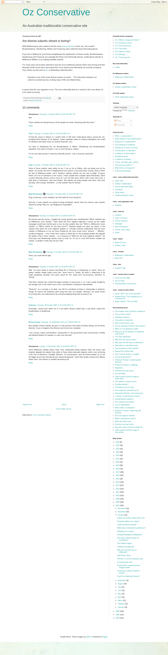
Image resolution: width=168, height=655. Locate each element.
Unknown (32, 305)
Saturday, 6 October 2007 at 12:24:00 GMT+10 (64, 252)
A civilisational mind (124, 562)
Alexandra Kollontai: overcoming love (129, 393)
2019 (118, 465)
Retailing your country (125, 531)
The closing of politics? (124, 165)
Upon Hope (119, 181)
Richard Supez (35, 322)
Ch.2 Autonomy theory (123, 43)
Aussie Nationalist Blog (124, 187)
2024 (118, 449)
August (121, 584)
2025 (118, 445)
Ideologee (118, 224)
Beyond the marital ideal (124, 351)
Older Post (100, 405)
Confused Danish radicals (126, 525)
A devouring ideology (123, 171)
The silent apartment (123, 337)
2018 (118, 469)
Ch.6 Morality (120, 54)
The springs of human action (126, 381)
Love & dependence (122, 405)
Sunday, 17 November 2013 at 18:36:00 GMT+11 (57, 346)
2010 (118, 495)
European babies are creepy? (128, 521)
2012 (118, 489)
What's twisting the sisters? (125, 418)
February (121, 604)
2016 (118, 475)
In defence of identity (123, 159)
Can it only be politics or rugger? (127, 354)
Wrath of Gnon (120, 242)
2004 (118, 618)
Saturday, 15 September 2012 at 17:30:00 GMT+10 (60, 322)
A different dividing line (125, 547)
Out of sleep (119, 281)
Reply (31, 126)
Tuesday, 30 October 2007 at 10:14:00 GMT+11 (55, 305)
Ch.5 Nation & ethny (122, 52)
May (120, 594)
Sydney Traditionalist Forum (125, 87)
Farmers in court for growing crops (130, 559)
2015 (118, 479)
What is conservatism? (123, 136)
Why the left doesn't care (124, 323)
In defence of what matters (125, 153)
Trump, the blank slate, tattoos (126, 162)
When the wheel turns (123, 421)
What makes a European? (125, 408)
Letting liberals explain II (124, 399)
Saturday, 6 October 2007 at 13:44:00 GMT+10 (57, 267)
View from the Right (122, 278)
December (122, 508)
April (120, 597)
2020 (118, 462)
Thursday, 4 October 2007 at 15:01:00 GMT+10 (52, 134)
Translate (131, 111)
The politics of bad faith (124, 320)
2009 (118, 499)
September (122, 580)
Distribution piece (121, 156)
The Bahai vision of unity (124, 387)
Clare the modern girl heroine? (128, 576)
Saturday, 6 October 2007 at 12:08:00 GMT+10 (57, 216)
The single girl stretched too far (127, 390)
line (46, 70)
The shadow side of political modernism (130, 311)
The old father (120, 374)
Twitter (117, 67)
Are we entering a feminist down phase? (130, 326)
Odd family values (124, 555)
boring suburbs (68, 46)
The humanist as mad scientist (126, 348)
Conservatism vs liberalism (125, 151)
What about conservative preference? (131, 528)
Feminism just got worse (124, 371)
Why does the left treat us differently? (129, 342)
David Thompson (121, 227)
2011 (118, 492)
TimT (31, 134)
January (121, 607)
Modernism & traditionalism (125, 142)
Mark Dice (119, 258)
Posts (118, 121)
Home (64, 405)
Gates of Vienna (121, 218)
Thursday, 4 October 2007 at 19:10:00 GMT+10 (64, 194)
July (119, 587)
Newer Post (27, 405)
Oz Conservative (56, 12)
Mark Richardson (35, 194)
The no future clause (123, 314)
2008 (118, 502)
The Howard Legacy (124, 543)
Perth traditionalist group (124, 97)
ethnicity (38, 100)
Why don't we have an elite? (125, 340)
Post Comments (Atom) (42, 415)
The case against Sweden (125, 416)
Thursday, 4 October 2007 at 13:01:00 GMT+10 (57, 114)
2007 (118, 505)
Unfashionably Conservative (125, 284)
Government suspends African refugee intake (128, 566)
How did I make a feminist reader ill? (129, 427)
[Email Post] (59, 98)
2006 (118, 611)
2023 (118, 452)
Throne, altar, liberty (122, 230)
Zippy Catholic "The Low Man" (126, 301)
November (122, 512)
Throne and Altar (121, 221)
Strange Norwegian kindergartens (129, 535)
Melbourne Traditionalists (124, 77)
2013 (118, 485)
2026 (118, 442)
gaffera (88, 637)
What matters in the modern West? (128, 139)
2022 (118, 455)
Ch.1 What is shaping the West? (127, 40)
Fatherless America (122, 317)
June (120, 590)
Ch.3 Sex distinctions (123, 46)
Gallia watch (119, 192)
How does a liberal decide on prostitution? (128, 539)
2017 (118, 472)
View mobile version (63, 409)
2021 (118, 459)
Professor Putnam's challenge (126, 365)
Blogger (104, 637)
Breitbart (118, 205)
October (121, 515)
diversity (32, 100)
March (120, 600)
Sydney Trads (120, 245)
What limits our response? (125, 168)
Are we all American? (123, 357)
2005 (118, 615)
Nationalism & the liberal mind (126, 345)
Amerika (118, 215)
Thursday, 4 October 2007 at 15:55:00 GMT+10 (51, 165)
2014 (118, 482)
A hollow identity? (121, 384)
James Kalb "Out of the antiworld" (128, 294)
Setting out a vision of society (126, 148)
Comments (120, 125)
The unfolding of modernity (125, 145)
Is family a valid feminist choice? (127, 396)
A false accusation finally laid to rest (131, 518)
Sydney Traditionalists (123, 184)
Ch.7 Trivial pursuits (122, 57)
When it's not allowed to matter (126, 329)
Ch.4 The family (121, 49)
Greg (31, 165)
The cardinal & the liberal (124, 402)
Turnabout (119, 190)
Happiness (119, 368)
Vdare (117, 233)
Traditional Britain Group (124, 195)
